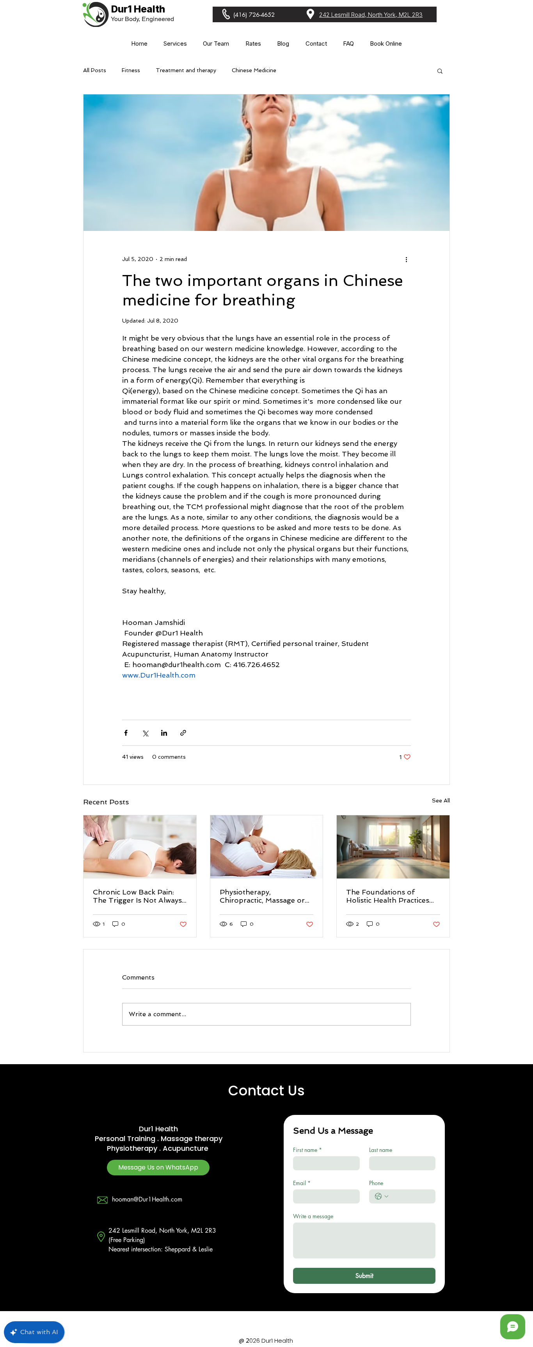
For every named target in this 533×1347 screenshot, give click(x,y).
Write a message (313, 1216)
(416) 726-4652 (254, 14)
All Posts (94, 70)
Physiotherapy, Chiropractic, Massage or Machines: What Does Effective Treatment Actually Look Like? (262, 896)
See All (441, 800)
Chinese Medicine (254, 70)
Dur (145, 1129)
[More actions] (406, 259)
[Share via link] (183, 733)
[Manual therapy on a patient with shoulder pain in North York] (266, 846)
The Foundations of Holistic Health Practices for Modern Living (387, 896)
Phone (376, 1183)
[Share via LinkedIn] (164, 733)
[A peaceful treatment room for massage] (393, 846)
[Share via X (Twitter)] (145, 733)
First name (307, 1149)
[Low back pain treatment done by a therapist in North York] (140, 846)
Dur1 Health (138, 9)
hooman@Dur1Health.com (147, 1199)
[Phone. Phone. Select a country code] (381, 1196)
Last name (380, 1149)
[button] (175, 43)
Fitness (131, 70)
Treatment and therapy (186, 70)
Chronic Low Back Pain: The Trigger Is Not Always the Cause (137, 896)
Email (302, 1183)
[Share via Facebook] (126, 733)
